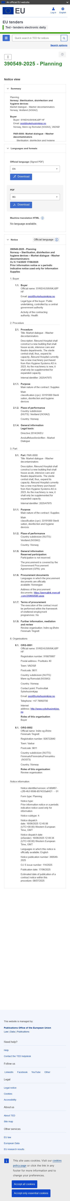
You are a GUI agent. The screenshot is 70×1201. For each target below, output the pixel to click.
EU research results (14, 1149)
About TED (9, 1115)
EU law (7, 1137)
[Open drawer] (8, 57)
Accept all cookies (24, 1184)
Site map (8, 1121)
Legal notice (10, 1087)
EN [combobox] (13, 169)
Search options (58, 45)
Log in (53, 12)
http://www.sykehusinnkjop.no (40, 710)
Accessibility (10, 1099)
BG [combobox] (14, 197)
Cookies (8, 1093)
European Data (12, 1143)
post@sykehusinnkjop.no (33, 123)
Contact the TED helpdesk (17, 1056)
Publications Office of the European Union (27, 1028)
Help (6, 1050)
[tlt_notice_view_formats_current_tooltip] (56, 239)
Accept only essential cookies (31, 1193)
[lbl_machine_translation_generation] (42, 218)
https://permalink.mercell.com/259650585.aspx (40, 594)
